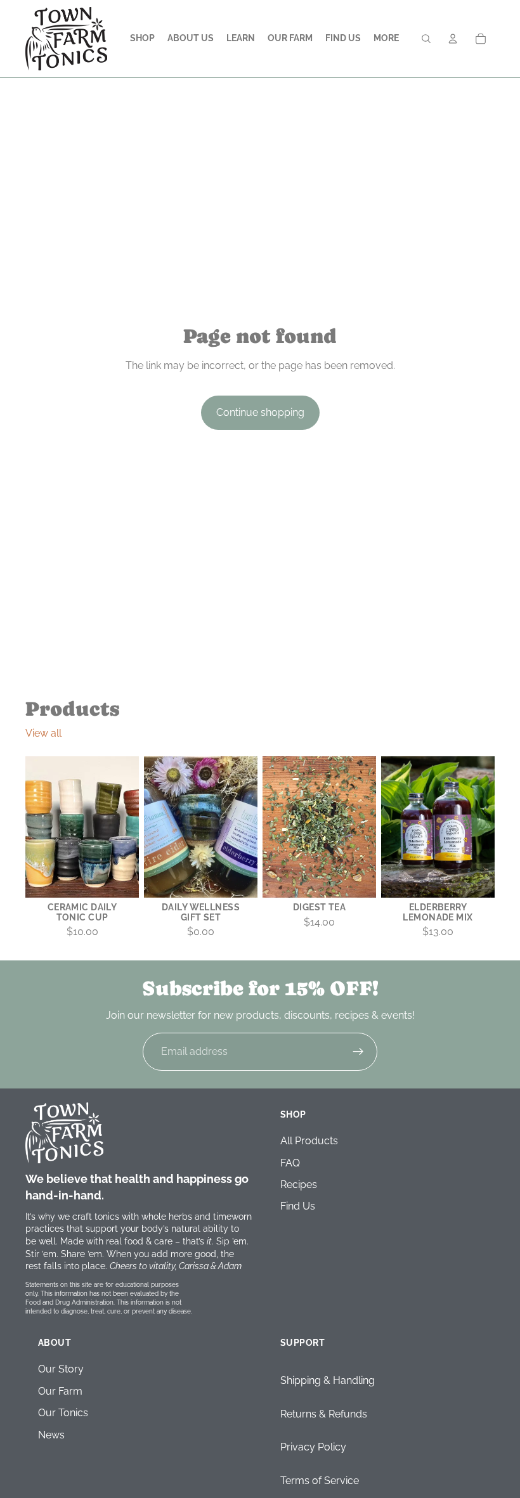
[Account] (453, 39)
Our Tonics (63, 1413)
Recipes (298, 1184)
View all (43, 733)
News (51, 1435)
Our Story (61, 1370)
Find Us (297, 1207)
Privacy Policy (313, 1448)
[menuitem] (386, 38)
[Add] (119, 878)
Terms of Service (319, 1481)
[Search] (426, 39)
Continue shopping (260, 412)
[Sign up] (358, 1051)
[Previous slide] (276, 827)
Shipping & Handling (327, 1381)
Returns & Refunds (323, 1414)
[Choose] (475, 878)
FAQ (290, 1163)
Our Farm (60, 1391)
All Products (309, 1141)
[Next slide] (362, 827)
